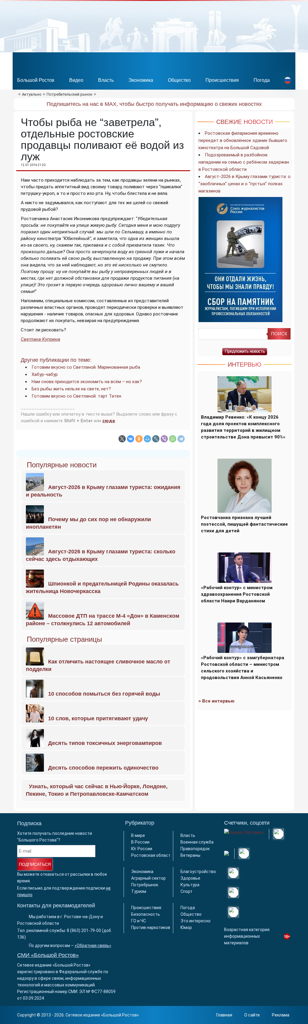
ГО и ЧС (138, 920)
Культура (189, 884)
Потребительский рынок (69, 94)
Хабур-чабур (45, 374)
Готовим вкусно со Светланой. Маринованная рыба (86, 367)
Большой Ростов (35, 80)
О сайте (252, 1015)
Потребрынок (144, 884)
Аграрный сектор (148, 878)
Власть (106, 80)
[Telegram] (181, 438)
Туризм (138, 891)
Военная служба (197, 842)
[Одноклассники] (139, 438)
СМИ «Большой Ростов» (48, 955)
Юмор (186, 927)
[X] (122, 438)
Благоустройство (198, 871)
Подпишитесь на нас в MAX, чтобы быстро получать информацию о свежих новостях (154, 104)
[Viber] (164, 438)
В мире (138, 835)
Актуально (32, 94)
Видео (76, 80)
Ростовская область (152, 855)
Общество (179, 80)
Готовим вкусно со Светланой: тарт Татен (76, 396)
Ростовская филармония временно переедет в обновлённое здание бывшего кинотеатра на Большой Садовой (243, 140)
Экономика (140, 80)
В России (140, 842)
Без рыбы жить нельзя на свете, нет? (71, 389)
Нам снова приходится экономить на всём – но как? (87, 381)
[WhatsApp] (172, 438)
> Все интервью (217, 701)
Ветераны (190, 855)
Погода (262, 80)
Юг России (141, 848)
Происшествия (222, 80)
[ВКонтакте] (130, 438)
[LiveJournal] (155, 438)
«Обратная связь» (93, 945)
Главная (224, 1015)
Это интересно (195, 920)
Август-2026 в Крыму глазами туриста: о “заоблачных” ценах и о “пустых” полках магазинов (245, 184)
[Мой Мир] (147, 438)
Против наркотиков (150, 927)
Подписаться (35, 864)
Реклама (280, 1015)
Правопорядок (195, 848)
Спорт (186, 891)
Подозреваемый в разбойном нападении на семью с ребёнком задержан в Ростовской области (244, 162)
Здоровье (190, 878)
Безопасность (145, 914)
